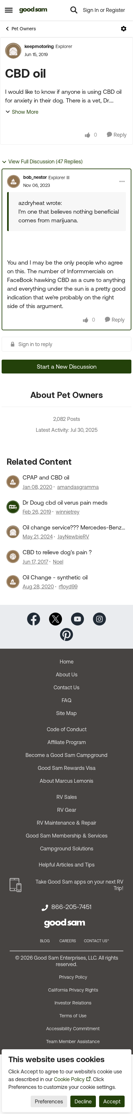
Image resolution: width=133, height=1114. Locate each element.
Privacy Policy (73, 977)
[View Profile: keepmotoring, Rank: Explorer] (13, 51)
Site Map (66, 713)
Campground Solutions (66, 848)
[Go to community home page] (33, 10)
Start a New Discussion (67, 366)
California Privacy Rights (73, 990)
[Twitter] (55, 618)
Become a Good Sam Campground (66, 755)
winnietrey (67, 512)
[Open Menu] (123, 28)
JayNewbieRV (73, 536)
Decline (83, 1101)
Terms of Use (73, 1015)
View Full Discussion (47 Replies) (45, 161)
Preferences (49, 1101)
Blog (45, 941)
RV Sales (66, 797)
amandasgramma (78, 487)
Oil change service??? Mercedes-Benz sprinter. (72, 527)
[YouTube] (77, 618)
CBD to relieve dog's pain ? (57, 552)
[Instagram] (99, 618)
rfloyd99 (68, 586)
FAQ (66, 700)
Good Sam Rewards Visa (67, 768)
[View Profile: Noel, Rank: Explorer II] (12, 556)
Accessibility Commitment (73, 1028)
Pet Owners (24, 28)
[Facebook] (33, 618)
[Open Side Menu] (9, 10)
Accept (111, 1101)
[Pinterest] (66, 634)
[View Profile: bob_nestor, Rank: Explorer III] (13, 181)
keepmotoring (39, 46)
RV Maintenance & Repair (66, 823)
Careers (67, 941)
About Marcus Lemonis (66, 781)
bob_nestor (35, 177)
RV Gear (66, 810)
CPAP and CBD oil (46, 477)
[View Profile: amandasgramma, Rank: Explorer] (12, 481)
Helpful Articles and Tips (67, 864)
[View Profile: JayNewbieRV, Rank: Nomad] (12, 531)
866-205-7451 (71, 907)
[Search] (74, 10)
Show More (25, 112)
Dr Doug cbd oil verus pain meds (65, 502)
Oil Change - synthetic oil (55, 577)
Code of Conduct (67, 729)
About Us (66, 674)
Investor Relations (73, 1002)
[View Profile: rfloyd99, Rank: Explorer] (12, 581)
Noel (58, 562)
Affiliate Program (66, 742)
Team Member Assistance (73, 1041)
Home (67, 661)
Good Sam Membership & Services (66, 835)
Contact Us (66, 687)
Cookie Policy (69, 1079)
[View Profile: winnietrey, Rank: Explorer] (12, 506)
